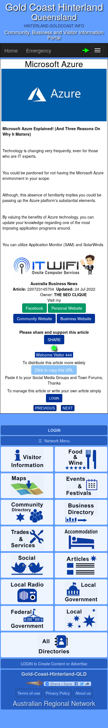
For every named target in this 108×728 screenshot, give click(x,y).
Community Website (34, 318)
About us (83, 693)
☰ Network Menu (54, 440)
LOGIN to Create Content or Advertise (54, 663)
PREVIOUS (45, 408)
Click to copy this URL (54, 370)
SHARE (54, 339)
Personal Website (67, 308)
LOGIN (54, 398)
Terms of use (28, 693)
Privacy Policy (58, 693)
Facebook (34, 308)
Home (11, 50)
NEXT (68, 408)
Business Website (75, 318)
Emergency (38, 50)
